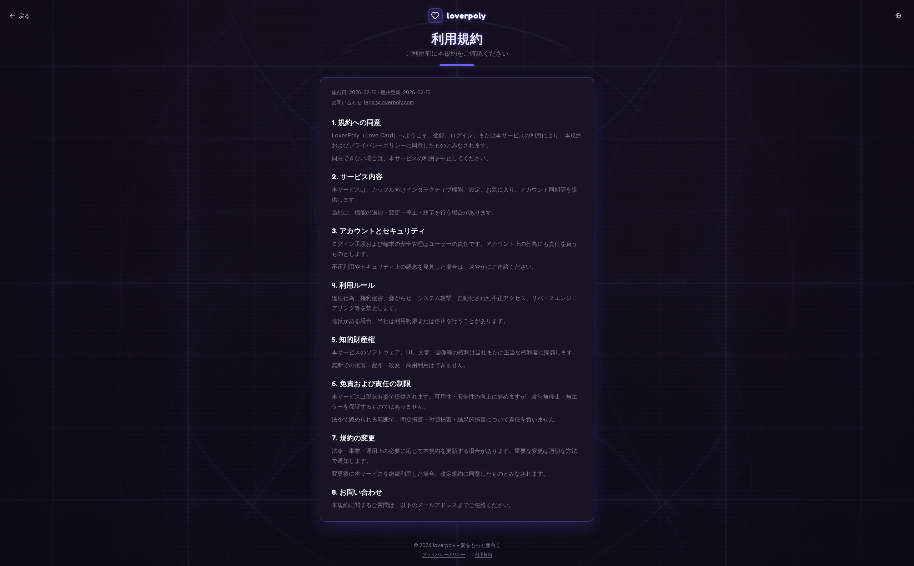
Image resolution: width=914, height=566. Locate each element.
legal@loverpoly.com (389, 102)
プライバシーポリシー (443, 554)
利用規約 (483, 554)
